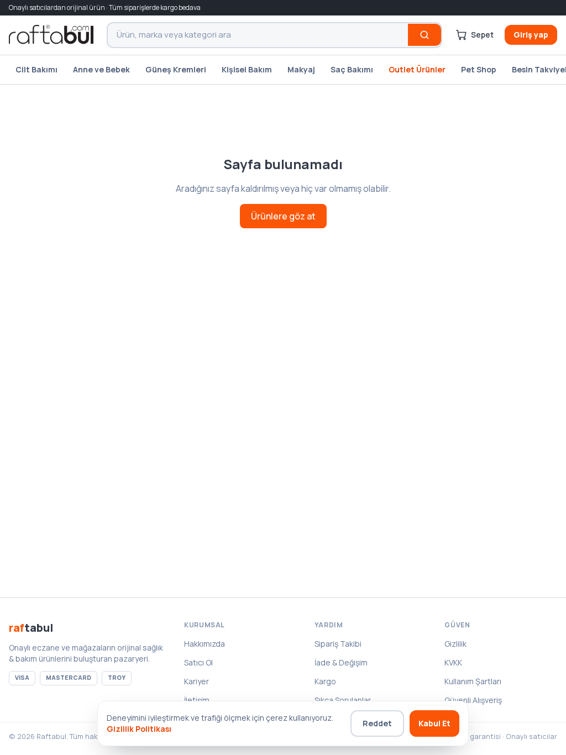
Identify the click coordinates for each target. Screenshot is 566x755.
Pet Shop (478, 69)
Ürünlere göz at (283, 216)
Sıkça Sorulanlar (343, 700)
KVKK (453, 662)
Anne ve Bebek (101, 69)
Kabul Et (434, 723)
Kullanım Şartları (472, 681)
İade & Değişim (341, 662)
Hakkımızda (204, 643)
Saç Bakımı (352, 69)
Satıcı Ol (198, 662)
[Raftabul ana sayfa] (51, 35)
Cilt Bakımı (36, 69)
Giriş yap (530, 34)
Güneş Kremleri (175, 69)
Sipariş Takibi (338, 643)
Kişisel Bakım (247, 69)
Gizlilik (455, 643)
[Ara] (424, 35)
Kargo (325, 681)
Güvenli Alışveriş (473, 700)
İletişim (196, 700)
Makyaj (301, 69)
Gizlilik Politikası (139, 728)
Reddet (377, 723)
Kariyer (196, 681)
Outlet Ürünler (417, 69)
